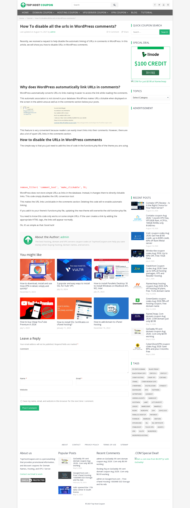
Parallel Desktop (139, 415)
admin (52, 32)
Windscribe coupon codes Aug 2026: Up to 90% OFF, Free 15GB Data (157, 254)
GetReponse (137, 394)
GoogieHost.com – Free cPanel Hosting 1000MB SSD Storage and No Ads (82, 476)
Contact (76, 445)
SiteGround (137, 423)
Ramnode (146, 419)
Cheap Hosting (138, 377)
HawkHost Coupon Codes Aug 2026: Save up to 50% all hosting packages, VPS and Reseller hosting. (156, 270)
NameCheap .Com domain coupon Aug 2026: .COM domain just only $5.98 (157, 317)
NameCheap (146, 406)
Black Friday (154, 369)
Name (23, 378)
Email (79, 378)
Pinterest (153, 415)
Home (25, 12)
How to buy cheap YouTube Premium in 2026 (33, 323)
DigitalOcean (150, 386)
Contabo (162, 377)
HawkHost (153, 398)
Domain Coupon (42, 12)
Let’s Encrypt (157, 402)
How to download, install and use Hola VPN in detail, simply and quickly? (36, 286)
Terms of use (109, 445)
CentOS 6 (153, 373)
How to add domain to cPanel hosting (108, 323)
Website (24, 389)
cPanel (135, 382)
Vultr (141, 431)
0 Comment (114, 32)
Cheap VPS (151, 377)
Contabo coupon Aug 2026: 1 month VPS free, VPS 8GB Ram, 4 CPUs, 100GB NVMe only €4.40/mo (157, 220)
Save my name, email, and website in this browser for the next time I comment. (58, 401)
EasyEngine (136, 390)
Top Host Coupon (98, 504)
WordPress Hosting (140, 435)
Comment (24, 348)
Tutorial (147, 12)
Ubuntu (161, 427)
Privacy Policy (92, 445)
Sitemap (124, 445)
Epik (146, 390)
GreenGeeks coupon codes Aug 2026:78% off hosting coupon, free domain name (157, 302)
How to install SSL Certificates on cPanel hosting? (73, 323)
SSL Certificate (157, 423)
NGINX (134, 410)
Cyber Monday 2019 (149, 382)
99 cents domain (138, 369)
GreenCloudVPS (138, 398)
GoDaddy (149, 394)
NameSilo (157, 406)
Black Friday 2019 (139, 373)
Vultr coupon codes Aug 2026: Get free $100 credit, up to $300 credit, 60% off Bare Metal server (157, 238)
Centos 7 (163, 373)
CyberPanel (136, 386)
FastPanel (156, 390)
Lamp (146, 402)
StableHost (136, 427)
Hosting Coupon (67, 12)
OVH (153, 410)
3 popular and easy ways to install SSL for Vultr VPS (73, 284)
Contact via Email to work (31, 474)
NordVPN (144, 410)
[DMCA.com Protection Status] (33, 482)
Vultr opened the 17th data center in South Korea (83, 489)
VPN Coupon (118, 12)
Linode (135, 406)
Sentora (157, 419)
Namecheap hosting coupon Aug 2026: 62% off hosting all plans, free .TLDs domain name (158, 287)
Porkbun (135, 419)
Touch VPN (149, 427)
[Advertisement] (74, 67)
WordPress (152, 431)
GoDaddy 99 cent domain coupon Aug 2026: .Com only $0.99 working (156, 332)
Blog (134, 12)
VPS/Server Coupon (94, 12)
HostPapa (136, 402)
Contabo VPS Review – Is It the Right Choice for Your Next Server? (158, 205)
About (65, 445)
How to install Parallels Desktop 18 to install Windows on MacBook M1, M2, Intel (111, 286)
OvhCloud (163, 410)
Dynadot (162, 386)
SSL (147, 423)
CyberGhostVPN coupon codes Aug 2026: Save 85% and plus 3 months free (158, 348)
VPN (133, 431)
